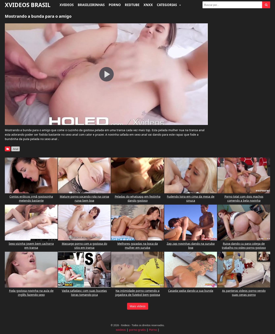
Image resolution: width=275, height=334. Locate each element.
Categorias (167, 5)
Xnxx (148, 5)
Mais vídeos (138, 306)
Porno (115, 5)
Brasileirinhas (91, 5)
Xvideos (67, 5)
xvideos (121, 330)
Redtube (132, 5)
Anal (15, 149)
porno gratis (137, 330)
